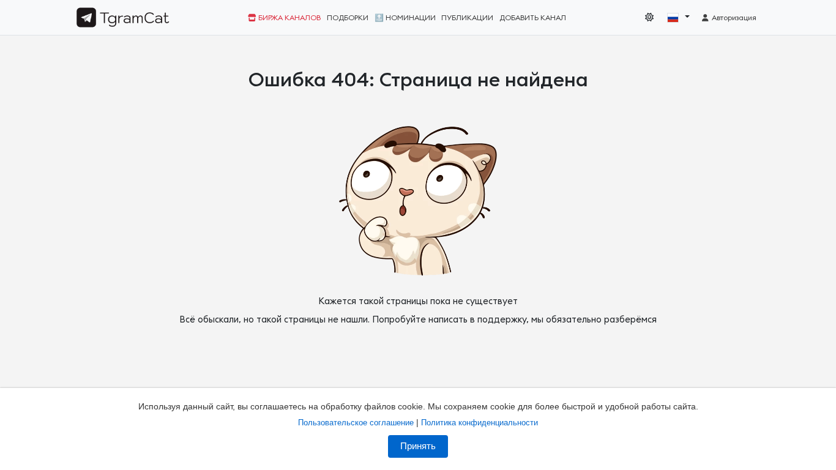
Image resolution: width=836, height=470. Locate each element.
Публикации (467, 17)
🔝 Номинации (405, 17)
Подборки (347, 17)
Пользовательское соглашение (356, 422)
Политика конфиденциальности (479, 422)
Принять (418, 446)
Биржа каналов (288, 17)
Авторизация (733, 17)
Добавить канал (532, 17)
